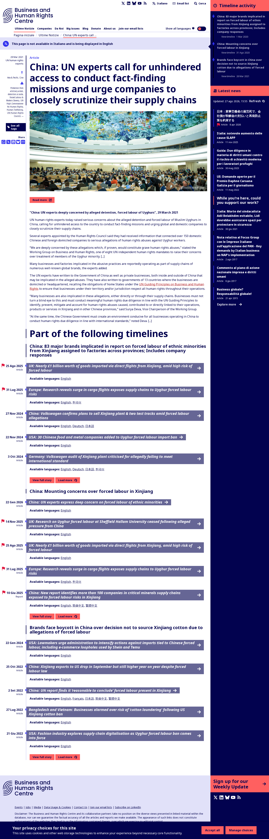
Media (37, 807)
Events (19, 807)
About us (110, 28)
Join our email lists (131, 28)
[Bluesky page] (134, 3)
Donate (96, 28)
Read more (40, 200)
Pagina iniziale (24, 35)
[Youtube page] (139, 3)
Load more (65, 480)
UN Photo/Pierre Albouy (191, 187)
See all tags (15, 127)
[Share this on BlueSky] (18, 142)
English (66, 379)
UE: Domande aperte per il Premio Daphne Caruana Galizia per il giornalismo (236, 181)
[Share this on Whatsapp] (3, 142)
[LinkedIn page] (128, 3)
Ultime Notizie (24, 28)
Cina (21, 77)
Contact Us (80, 807)
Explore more (226, 304)
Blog (85, 28)
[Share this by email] (23, 142)
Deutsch (78, 426)
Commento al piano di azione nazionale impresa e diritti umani (238, 272)
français (78, 699)
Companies (44, 28)
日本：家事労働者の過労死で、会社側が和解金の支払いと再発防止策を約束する (239, 115)
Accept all (212, 830)
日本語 (89, 426)
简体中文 (78, 605)
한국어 (76, 402)
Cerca (202, 3)
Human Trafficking (15, 109)
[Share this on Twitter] (8, 142)
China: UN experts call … (79, 35)
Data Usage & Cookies (57, 807)
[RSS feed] (145, 3)
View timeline (228, 36)
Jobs (28, 807)
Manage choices (241, 830)
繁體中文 (91, 605)
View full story (42, 480)
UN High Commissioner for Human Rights (15, 103)
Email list (182, 3)
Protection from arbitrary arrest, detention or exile (15, 91)
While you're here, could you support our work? (239, 200)
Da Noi (59, 28)
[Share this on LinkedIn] (13, 142)
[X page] (123, 3)
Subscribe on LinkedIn (128, 807)
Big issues (73, 28)
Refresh (255, 101)
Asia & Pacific (12, 77)
